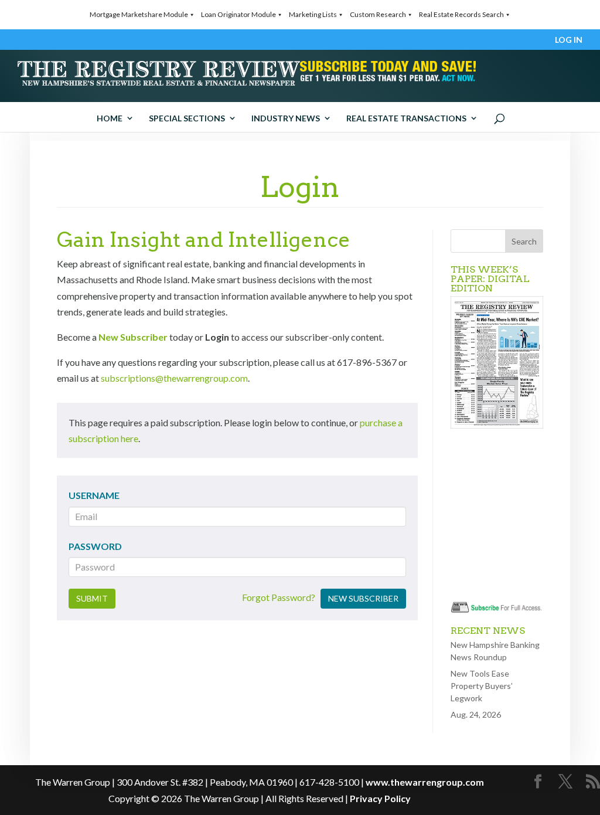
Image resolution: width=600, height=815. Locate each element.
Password (95, 546)
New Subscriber (133, 336)
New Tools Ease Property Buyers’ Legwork (482, 685)
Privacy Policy (380, 798)
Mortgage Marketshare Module (139, 14)
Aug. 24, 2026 (476, 714)
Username (94, 495)
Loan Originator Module (238, 14)
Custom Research (378, 14)
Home (109, 118)
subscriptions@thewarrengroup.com (174, 377)
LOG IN (568, 40)
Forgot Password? (278, 597)
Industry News (285, 118)
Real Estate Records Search (461, 14)
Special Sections (187, 118)
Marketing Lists (313, 14)
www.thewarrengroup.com (425, 781)
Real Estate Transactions (406, 118)
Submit (92, 598)
